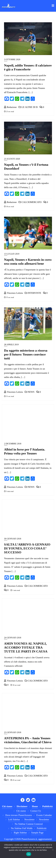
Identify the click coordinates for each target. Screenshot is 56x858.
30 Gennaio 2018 (12, 539)
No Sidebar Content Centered (29, 824)
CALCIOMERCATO (31, 202)
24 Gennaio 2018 (12, 637)
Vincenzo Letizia (14, 293)
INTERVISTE (34, 293)
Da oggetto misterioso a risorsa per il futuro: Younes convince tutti (25, 354)
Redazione (11, 107)
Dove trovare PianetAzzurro (18, 815)
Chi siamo (21, 811)
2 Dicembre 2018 (12, 444)
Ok (28, 854)
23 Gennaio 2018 (12, 732)
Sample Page (37, 832)
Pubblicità (41, 828)
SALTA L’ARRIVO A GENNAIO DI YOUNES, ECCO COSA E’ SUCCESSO (27, 548)
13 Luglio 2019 (11, 254)
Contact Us (35, 811)
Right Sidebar (20, 832)
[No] (52, 849)
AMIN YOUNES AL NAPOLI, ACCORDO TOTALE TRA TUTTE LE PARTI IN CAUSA (25, 647)
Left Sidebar (14, 819)
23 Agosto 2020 (12, 159)
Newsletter (29, 819)
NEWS (30, 392)
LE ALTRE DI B (29, 107)
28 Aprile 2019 (11, 344)
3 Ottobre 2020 (12, 59)
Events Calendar (44, 815)
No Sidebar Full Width (21, 828)
